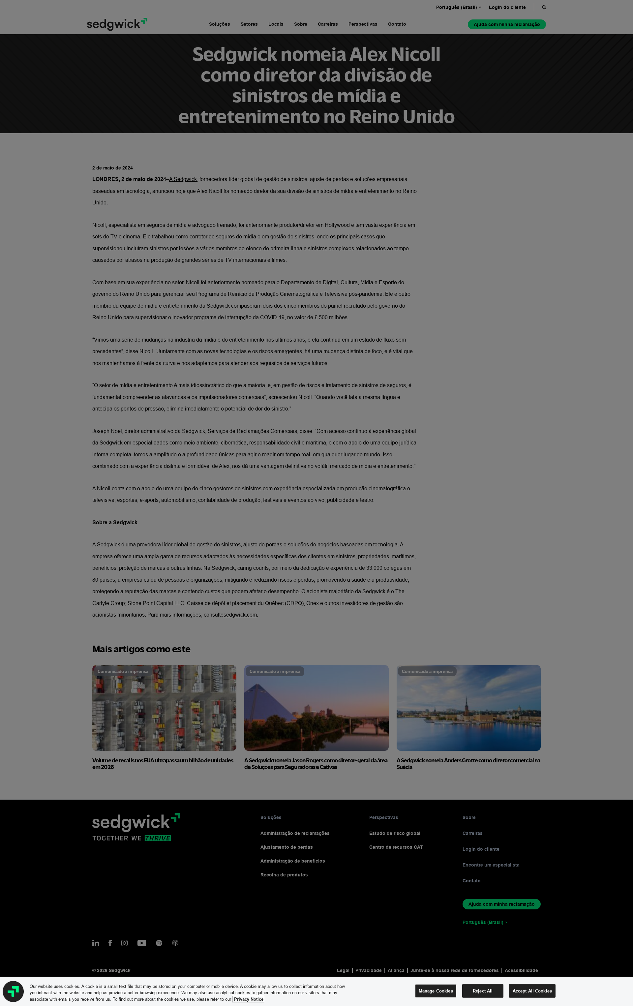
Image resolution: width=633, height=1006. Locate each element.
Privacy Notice (248, 999)
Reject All (483, 990)
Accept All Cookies (532, 990)
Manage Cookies (436, 990)
